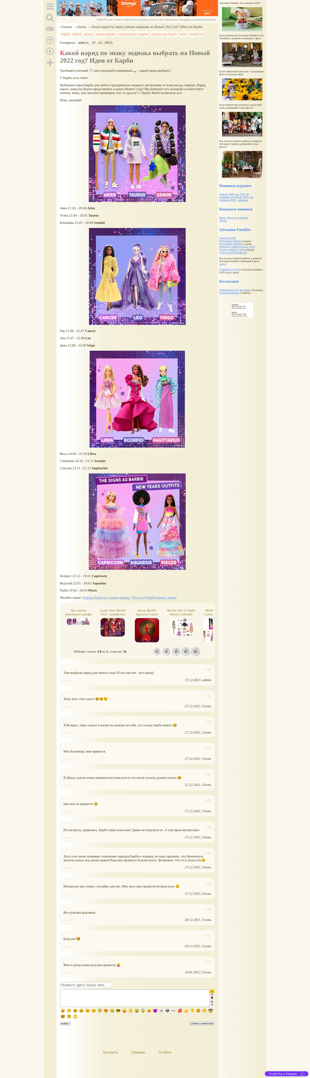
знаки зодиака (105, 34)
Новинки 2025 (227, 238)
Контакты (110, 1052)
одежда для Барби (164, 34)
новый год (196, 34)
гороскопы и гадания (133, 34)
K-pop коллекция (229, 293)
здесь (222, 264)
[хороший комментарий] (207, 669)
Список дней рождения (233, 252)
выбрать (65, 1023)
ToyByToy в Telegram (283, 1073)
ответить (68, 680)
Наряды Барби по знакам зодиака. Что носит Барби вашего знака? (130, 597)
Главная (66, 27)
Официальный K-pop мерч (235, 290)
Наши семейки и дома (232, 250)
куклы (88, 34)
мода (183, 34)
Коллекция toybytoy (230, 241)
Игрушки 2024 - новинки (233, 200)
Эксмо (223, 220)
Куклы (81, 27)
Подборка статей (229, 269)
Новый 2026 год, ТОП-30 (234, 194)
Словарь (138, 1052)
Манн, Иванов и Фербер (233, 218)
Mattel (77, 34)
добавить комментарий (202, 1023)
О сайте (165, 1052)
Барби (65, 34)
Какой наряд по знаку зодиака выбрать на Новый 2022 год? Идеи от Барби (147, 27)
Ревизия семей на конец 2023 (237, 247)
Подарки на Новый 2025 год (236, 197)
